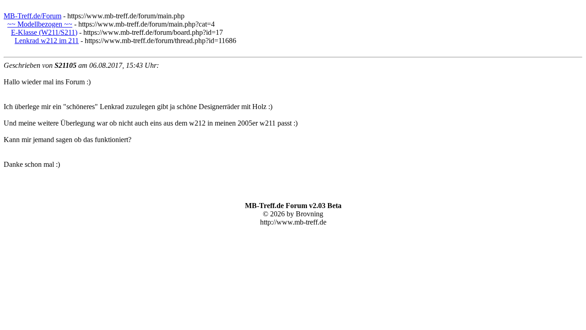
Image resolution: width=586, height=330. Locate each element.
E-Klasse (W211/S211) (44, 32)
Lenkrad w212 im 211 (47, 40)
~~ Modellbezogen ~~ (39, 24)
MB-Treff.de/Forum (32, 16)
